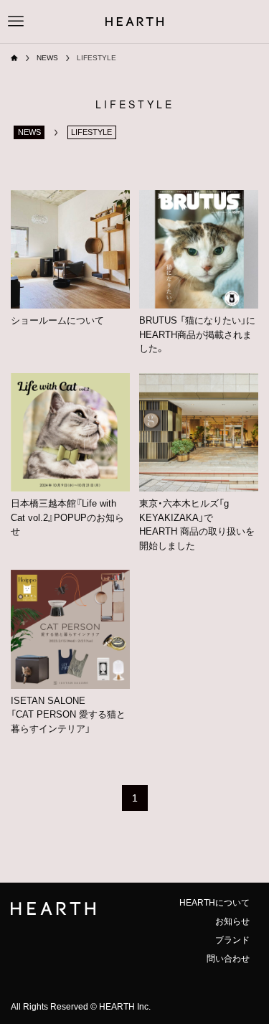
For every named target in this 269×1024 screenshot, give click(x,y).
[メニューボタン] (16, 21)
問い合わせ (228, 959)
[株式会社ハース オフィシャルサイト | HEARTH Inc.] (134, 21)
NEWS (29, 132)
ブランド (232, 940)
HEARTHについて (214, 903)
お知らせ (232, 921)
